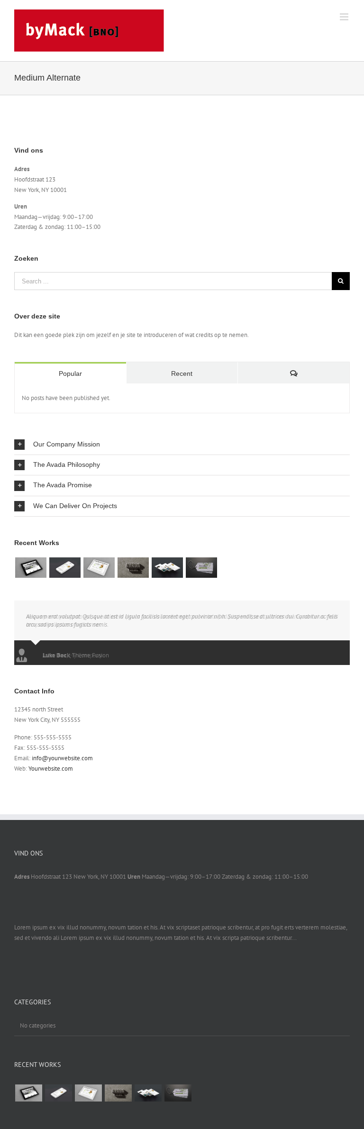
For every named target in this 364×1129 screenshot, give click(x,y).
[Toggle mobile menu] (345, 17)
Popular (70, 373)
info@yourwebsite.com (62, 758)
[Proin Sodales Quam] (98, 567)
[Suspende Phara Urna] (201, 567)
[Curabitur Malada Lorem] (167, 567)
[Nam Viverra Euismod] (133, 567)
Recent (181, 373)
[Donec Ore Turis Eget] (30, 567)
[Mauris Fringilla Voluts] (64, 567)
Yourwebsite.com (50, 769)
